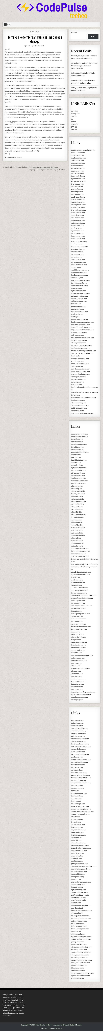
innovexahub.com (78, 176)
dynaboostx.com (77, 231)
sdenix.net (75, 791)
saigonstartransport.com (81, 882)
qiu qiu (73, 116)
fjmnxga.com (76, 879)
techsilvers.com (77, 634)
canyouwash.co (77, 442)
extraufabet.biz (77, 509)
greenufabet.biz (77, 504)
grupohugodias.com (79, 629)
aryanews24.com (78, 582)
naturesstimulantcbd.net (81, 694)
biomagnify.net (77, 700)
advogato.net (76, 798)
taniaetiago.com (77, 684)
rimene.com (76, 903)
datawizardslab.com (79, 265)
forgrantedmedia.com (80, 754)
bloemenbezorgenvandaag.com (83, 866)
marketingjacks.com (79, 957)
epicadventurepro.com (80, 280)
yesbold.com (76, 457)
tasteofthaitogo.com (79, 872)
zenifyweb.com (77, 314)
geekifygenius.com (78, 306)
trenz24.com (76, 822)
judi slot (10, 995)
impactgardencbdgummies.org (83, 692)
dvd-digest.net (77, 908)
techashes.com (77, 439)
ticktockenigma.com (79, 301)
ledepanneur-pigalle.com (81, 905)
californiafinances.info (80, 895)
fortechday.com (77, 411)
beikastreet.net (77, 723)
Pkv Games (35, 32)
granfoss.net (76, 931)
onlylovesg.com (77, 335)
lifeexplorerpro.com (79, 286)
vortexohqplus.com (79, 241)
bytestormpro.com (78, 291)
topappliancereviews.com (81, 960)
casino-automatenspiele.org (82, 811)
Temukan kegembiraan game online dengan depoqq (35, 39)
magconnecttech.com (79, 312)
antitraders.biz (77, 580)
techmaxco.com (77, 252)
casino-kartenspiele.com (81, 809)
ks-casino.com (77, 621)
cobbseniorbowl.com (79, 590)
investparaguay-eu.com (80, 614)
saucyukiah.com (77, 720)
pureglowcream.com (79, 864)
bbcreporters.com (78, 554)
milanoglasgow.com (79, 921)
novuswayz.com (77, 226)
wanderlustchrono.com (80, 293)
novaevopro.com (78, 207)
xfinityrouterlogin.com (80, 955)
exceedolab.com (77, 254)
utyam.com (75, 666)
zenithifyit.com (77, 192)
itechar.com (76, 455)
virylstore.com (77, 767)
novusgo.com (76, 288)
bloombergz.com (78, 804)
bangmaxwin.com (78, 885)
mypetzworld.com (78, 608)
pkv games (17, 157)
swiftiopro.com (77, 244)
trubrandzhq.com (78, 212)
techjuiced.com (77, 465)
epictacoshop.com (78, 890)
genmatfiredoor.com (79, 319)
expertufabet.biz (78, 491)
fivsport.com (76, 640)
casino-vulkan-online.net (81, 939)
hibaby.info (75, 356)
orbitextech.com (77, 309)
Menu (9, 24)
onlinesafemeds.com (79, 481)
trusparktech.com (78, 210)
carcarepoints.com (78, 624)
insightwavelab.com (79, 283)
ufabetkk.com (76, 840)
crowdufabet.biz (77, 543)
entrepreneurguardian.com (82, 353)
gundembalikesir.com (80, 452)
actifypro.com (76, 228)
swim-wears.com (78, 752)
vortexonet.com (77, 171)
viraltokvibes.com (78, 780)
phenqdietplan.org (78, 647)
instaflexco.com (77, 233)
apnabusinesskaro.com (80, 976)
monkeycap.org (77, 788)
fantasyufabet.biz (78, 494)
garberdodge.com (78, 749)
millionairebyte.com (79, 408)
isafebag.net (76, 801)
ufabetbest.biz (77, 522)
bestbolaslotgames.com (80, 348)
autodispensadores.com (80, 369)
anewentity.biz (77, 856)
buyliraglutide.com (78, 478)
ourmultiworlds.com (79, 728)
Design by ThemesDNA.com (52, 1028)
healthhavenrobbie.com (80, 325)
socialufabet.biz (77, 517)
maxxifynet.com (77, 173)
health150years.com (79, 772)
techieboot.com (77, 450)
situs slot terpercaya (11, 1005)
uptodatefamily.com (79, 661)
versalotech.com (78, 249)
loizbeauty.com (77, 827)
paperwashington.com (80, 358)
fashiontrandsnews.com (80, 551)
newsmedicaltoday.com (80, 374)
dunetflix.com (76, 653)
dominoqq (20, 997)
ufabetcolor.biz (77, 507)
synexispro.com (77, 382)
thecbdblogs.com (78, 970)
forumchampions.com (80, 739)
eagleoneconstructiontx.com (82, 330)
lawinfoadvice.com (78, 645)
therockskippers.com (80, 929)
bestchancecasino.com (80, 364)
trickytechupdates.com (80, 963)
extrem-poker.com (78, 619)
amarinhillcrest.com (79, 793)
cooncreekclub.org (78, 731)
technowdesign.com (79, 593)
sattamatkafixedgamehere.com (83, 351)
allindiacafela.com (78, 934)
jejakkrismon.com (78, 835)
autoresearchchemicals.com (82, 973)
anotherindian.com (78, 679)
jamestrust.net (77, 819)
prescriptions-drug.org (80, 775)
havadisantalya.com (79, 444)
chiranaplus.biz (77, 913)
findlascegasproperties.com (82, 322)
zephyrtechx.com (78, 220)
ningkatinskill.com (78, 637)
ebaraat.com (76, 463)
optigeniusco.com (78, 202)
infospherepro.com (79, 273)
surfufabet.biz (77, 520)
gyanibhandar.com (78, 483)
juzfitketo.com (77, 687)
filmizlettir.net (77, 726)
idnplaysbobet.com (78, 343)
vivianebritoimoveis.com (81, 783)
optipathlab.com (77, 160)
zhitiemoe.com (77, 674)
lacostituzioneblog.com (80, 668)
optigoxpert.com (78, 223)
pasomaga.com (77, 689)
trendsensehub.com (79, 299)
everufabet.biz (77, 541)
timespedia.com (77, 832)
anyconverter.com (78, 830)
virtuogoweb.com (78, 473)
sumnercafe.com (78, 650)
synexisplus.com (78, 168)
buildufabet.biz (77, 546)
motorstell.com (77, 770)
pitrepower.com (77, 942)
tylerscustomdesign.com (81, 759)
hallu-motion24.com (79, 926)
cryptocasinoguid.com (80, 556)
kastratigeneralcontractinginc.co (84, 564)
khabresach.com (77, 968)
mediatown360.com (79, 944)
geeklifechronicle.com (80, 270)
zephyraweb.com (78, 197)
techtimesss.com (78, 765)
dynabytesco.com (78, 259)
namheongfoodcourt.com (81, 918)
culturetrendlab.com (79, 296)
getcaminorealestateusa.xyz (82, 413)
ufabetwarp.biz (77, 486)
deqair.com (75, 632)
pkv (4, 995)
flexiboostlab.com (78, 239)
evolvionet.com (77, 166)
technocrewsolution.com (81, 778)
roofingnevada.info (78, 377)
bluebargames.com (78, 741)
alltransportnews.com (80, 549)
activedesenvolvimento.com (82, 338)
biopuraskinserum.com (80, 892)
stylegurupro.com (78, 262)
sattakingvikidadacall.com (81, 345)
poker (73, 122)
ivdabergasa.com (78, 601)
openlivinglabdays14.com (81, 572)
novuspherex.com (78, 205)
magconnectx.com (78, 379)
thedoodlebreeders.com (81, 627)
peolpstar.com (77, 757)
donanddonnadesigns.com (81, 327)
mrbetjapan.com (77, 853)
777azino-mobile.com (79, 588)
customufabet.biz (78, 528)
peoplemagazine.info (79, 437)
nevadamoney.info (78, 900)
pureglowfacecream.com (81, 848)
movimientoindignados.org (82, 655)
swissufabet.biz (77, 499)
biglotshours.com (78, 476)
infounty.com (76, 611)
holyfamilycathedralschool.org (83, 398)
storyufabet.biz (77, 530)
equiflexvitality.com (79, 332)
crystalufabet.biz (78, 535)
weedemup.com (77, 361)
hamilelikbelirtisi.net (79, 246)
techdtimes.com (77, 447)
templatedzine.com (79, 642)
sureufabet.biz (77, 525)
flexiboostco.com (78, 153)
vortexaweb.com (78, 199)
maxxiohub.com (77, 194)
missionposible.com (79, 950)
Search (74, 32)
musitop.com (76, 663)
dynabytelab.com (78, 163)
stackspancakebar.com (80, 916)
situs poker (75, 114)
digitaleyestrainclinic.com (81, 947)
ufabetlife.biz (76, 512)
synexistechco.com (78, 181)
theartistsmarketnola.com (81, 911)
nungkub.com (76, 676)
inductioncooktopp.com (80, 371)
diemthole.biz (76, 838)
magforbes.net (77, 785)
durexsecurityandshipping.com (83, 595)
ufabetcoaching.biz (78, 403)
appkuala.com (76, 858)
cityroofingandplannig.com (82, 598)
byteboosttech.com (79, 468)
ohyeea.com (76, 671)
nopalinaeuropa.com (79, 697)
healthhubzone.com (79, 460)
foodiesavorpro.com (79, 275)
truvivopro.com (77, 184)
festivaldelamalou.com (80, 744)
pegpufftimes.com (78, 733)
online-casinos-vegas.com (81, 952)
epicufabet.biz (77, 533)
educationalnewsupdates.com (83, 150)
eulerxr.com (76, 304)
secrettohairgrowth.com (81, 869)
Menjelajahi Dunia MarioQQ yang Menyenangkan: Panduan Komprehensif (84, 65)
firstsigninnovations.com (81, 746)
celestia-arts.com (78, 736)
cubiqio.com (76, 267)
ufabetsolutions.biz (79, 515)
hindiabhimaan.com (79, 965)
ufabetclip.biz (76, 489)
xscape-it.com (76, 585)
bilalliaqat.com (77, 366)
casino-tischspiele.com (80, 814)
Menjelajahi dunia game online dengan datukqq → (47, 170)
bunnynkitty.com (78, 874)
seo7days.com (77, 861)
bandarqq (11, 997)
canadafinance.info (78, 898)
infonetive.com (77, 887)
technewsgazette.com (80, 845)
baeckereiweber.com (79, 434)
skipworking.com (78, 825)
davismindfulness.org (80, 405)
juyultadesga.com (78, 603)
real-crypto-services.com (81, 606)
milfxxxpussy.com (78, 658)
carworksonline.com (79, 762)
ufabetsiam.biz (77, 496)
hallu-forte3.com (78, 924)
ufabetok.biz (76, 538)
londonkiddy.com (78, 400)
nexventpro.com (77, 218)
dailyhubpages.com (79, 340)
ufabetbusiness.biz (78, 502)
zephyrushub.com (78, 158)
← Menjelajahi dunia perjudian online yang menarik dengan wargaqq (30, 167)
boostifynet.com (77, 215)
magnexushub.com (78, 470)
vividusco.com (77, 186)
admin (28, 46)
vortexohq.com (77, 278)
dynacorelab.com (78, 179)
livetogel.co (76, 317)
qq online (75, 111)
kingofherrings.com (79, 851)
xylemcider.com (77, 681)
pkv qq (74, 127)
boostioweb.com (77, 155)
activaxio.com (76, 257)
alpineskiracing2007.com (81, 937)
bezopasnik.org (77, 877)
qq (72, 119)
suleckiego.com (77, 978)
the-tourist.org (77, 796)
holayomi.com (76, 385)
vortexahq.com (77, 189)
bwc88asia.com (77, 616)
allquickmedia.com (78, 843)
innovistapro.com (78, 236)
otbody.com (75, 817)
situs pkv (75, 124)
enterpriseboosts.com (80, 806)
